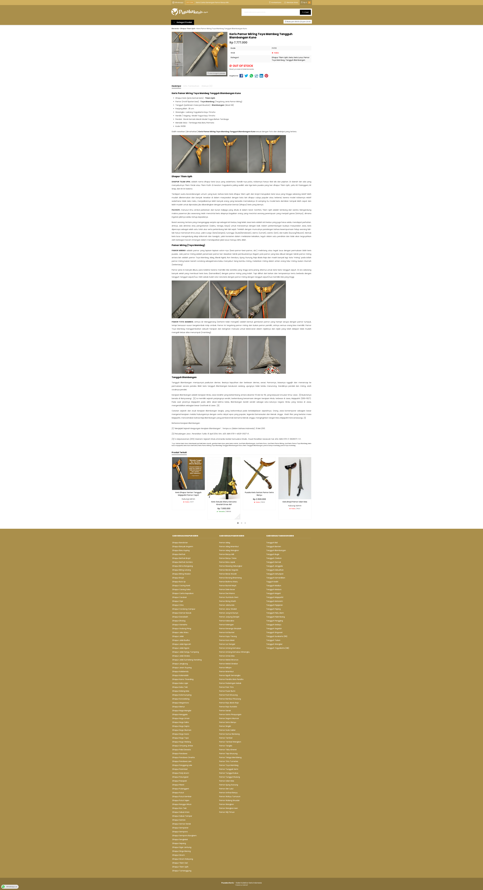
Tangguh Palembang (275, 617)
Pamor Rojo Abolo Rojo (229, 702)
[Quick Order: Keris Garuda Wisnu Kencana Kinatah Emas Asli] (209, 496)
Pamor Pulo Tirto (226, 687)
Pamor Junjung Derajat (229, 617)
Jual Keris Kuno (261, 443)
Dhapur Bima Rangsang (182, 566)
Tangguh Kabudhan (275, 570)
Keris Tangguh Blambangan (253, 445)
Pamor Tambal (225, 738)
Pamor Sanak (225, 710)
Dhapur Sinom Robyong (182, 859)
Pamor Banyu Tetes (227, 558)
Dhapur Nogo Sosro (180, 734)
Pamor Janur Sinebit (228, 609)
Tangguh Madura (273, 589)
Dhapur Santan (179, 820)
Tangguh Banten (273, 546)
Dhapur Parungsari (180, 777)
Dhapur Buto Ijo (179, 581)
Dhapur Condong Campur (183, 609)
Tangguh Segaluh (274, 628)
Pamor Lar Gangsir (227, 644)
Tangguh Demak (273, 562)
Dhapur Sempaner (180, 827)
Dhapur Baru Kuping (181, 550)
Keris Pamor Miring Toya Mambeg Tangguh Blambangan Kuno (220, 445)
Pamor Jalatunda (226, 605)
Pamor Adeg (224, 542)
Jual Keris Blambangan (247, 443)
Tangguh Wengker (274, 644)
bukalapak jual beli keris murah (200, 443)
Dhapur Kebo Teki (180, 687)
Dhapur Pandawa (179, 753)
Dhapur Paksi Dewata (181, 749)
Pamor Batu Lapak (227, 562)
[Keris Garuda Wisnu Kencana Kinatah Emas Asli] (224, 478)
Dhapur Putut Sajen (180, 800)
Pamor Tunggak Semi (228, 769)
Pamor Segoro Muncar (229, 718)
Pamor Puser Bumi (227, 691)
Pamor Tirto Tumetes (228, 761)
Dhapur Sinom (178, 855)
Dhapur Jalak (178, 636)
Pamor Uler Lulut (226, 788)
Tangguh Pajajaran (274, 605)
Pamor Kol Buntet (226, 632)
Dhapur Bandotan (180, 542)
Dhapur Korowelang (180, 699)
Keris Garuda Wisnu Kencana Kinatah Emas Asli (223, 503)
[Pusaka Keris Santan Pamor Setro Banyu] (259, 473)
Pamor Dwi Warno (227, 593)
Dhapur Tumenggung (181, 870)
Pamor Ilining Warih (227, 601)
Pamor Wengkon (226, 804)
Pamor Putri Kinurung (228, 695)
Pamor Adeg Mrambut (229, 546)
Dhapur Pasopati (179, 781)
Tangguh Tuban (273, 640)
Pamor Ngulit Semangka (229, 675)
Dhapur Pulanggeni (180, 788)
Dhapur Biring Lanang (181, 570)
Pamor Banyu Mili (226, 554)
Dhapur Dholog (178, 620)
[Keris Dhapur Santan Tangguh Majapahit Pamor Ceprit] (188, 473)
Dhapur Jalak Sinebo (181, 656)
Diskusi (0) (207, 86)
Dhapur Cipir (177, 601)
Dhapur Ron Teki (179, 808)
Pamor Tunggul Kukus (228, 773)
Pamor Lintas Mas (227, 656)
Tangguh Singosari (274, 632)
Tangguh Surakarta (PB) (276, 636)
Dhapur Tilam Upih (280, 57)
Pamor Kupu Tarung (228, 636)
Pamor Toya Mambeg (228, 765)
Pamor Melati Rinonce (228, 660)
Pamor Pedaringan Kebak (230, 683)
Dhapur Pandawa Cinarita (183, 757)
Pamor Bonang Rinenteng (230, 577)
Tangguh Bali (272, 542)
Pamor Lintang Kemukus (229, 648)
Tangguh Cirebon (274, 558)
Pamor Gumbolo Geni (228, 597)
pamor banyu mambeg (271, 445)
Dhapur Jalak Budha (181, 640)
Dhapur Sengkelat (180, 839)
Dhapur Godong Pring (181, 628)
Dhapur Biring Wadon (181, 574)
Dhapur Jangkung (180, 663)
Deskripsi (176, 86)
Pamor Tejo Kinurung (228, 753)
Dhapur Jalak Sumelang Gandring (187, 660)
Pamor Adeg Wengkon (229, 550)
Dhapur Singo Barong (181, 851)
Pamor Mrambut (226, 671)
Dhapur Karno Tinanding (182, 679)
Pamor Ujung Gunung (228, 785)
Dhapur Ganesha (179, 624)
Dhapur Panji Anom (180, 773)
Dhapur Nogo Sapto (180, 726)
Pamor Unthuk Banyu (228, 792)
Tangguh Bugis (272, 554)
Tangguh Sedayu (273, 624)
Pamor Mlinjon (225, 667)
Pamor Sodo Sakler (227, 730)
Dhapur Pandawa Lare (181, 761)
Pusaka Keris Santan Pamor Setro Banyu (259, 493)
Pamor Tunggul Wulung (229, 777)
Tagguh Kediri (272, 581)
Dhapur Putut (178, 792)
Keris (291, 57)
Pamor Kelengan (226, 624)
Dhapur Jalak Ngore (180, 648)
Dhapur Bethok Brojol (181, 558)
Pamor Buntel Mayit (227, 585)
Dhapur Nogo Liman (181, 718)
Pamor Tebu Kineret (228, 749)
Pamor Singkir (225, 726)
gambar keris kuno (218, 443)
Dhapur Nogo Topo (180, 738)
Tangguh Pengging (274, 620)
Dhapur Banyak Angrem (182, 546)
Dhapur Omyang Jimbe (182, 745)
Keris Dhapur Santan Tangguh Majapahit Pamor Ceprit (188, 493)
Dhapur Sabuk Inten (181, 812)
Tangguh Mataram (274, 601)
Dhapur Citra (178, 605)
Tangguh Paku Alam (275, 613)
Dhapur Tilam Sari (180, 863)
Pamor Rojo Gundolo (228, 706)
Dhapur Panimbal (179, 769)
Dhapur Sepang (179, 843)
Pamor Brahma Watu (228, 581)
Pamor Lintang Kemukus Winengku (234, 652)
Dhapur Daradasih (180, 617)
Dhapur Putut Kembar (181, 796)
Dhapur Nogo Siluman (181, 730)
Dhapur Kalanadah (180, 675)
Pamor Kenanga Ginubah (230, 628)
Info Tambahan (191, 86)
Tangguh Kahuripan (275, 574)
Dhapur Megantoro (180, 702)
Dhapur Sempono (180, 831)
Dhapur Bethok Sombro (182, 562)
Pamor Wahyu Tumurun (229, 796)
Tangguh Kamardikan (275, 577)
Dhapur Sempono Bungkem (184, 835)
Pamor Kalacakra (226, 620)
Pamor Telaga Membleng (230, 757)
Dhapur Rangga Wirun (181, 804)
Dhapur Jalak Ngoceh (181, 644)
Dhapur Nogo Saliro (180, 722)
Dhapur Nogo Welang (181, 742)
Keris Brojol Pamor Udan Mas (295, 502)
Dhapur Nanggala (180, 714)
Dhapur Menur (178, 706)
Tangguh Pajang (273, 609)
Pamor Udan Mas (226, 781)
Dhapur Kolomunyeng (181, 695)
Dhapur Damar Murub (181, 613)
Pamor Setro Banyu (227, 722)
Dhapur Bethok (178, 554)
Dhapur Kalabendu (180, 671)
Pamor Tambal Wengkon (230, 742)
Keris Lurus (298, 57)
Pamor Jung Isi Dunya (228, 613)
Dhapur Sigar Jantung (181, 847)
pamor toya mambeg (287, 445)
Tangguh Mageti (273, 593)
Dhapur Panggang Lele (182, 765)
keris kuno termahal (191, 445)
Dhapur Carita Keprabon (183, 593)
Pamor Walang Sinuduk (229, 800)
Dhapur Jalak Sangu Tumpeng (185, 652)
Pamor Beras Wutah (228, 574)
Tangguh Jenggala (274, 566)
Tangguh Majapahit (274, 597)
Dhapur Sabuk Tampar (182, 816)
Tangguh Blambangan (295, 60)
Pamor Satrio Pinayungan (230, 714)
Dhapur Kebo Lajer (180, 683)
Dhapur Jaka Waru (180, 632)
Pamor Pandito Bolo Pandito (231, 679)
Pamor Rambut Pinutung (230, 699)
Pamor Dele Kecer (227, 589)
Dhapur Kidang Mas (180, 691)
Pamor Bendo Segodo (228, 570)
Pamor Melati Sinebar (228, 663)
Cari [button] (306, 12)
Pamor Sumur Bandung (229, 734)
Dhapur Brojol (178, 577)
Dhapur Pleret (178, 785)
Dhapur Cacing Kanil (181, 585)
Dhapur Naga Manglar (181, 710)
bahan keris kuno (182, 443)
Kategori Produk (184, 22)
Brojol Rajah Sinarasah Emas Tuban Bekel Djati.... (215, 4)
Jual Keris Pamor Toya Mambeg (296, 443)
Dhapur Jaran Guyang (182, 667)
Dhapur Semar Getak (181, 824)
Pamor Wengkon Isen (228, 808)
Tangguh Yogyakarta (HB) (277, 648)
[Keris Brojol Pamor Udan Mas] (294, 478)
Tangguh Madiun (273, 585)
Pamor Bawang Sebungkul (230, 566)
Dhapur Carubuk (179, 597)
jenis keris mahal (232, 443)
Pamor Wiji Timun (227, 812)
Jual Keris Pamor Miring (276, 443)
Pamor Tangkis (225, 745)
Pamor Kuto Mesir (227, 640)
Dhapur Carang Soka (181, 589)
